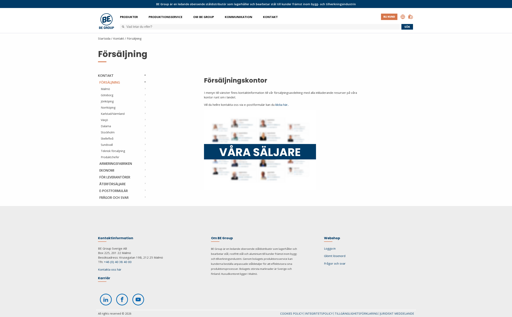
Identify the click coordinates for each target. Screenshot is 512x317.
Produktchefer (110, 157)
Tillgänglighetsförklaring (356, 313)
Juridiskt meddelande (397, 313)
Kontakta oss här (109, 269)
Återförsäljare (112, 184)
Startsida (104, 38)
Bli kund (389, 16)
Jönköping (107, 101)
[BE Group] (106, 21)
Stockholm (108, 132)
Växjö (104, 120)
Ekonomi (106, 170)
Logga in (330, 248)
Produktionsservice (165, 17)
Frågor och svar (114, 197)
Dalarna (106, 126)
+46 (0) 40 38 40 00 (118, 262)
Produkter (129, 17)
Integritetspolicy (319, 313)
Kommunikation (238, 17)
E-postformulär (113, 191)
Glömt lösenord (334, 256)
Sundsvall (107, 145)
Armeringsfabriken (115, 163)
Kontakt (270, 17)
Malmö (105, 89)
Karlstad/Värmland (113, 114)
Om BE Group (203, 17)
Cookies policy (291, 313)
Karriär (104, 278)
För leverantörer (114, 177)
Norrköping (108, 107)
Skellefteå (107, 138)
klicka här (281, 105)
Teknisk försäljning (113, 151)
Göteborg (107, 95)
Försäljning (134, 38)
